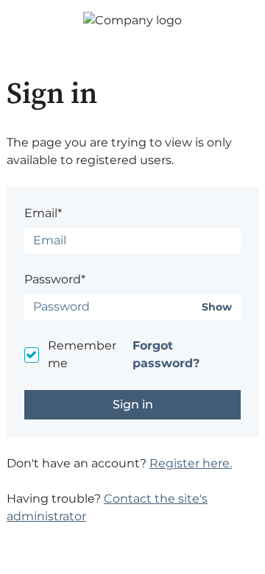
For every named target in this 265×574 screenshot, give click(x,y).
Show (217, 307)
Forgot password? (165, 354)
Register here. (190, 463)
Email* (43, 213)
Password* (54, 279)
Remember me (82, 354)
